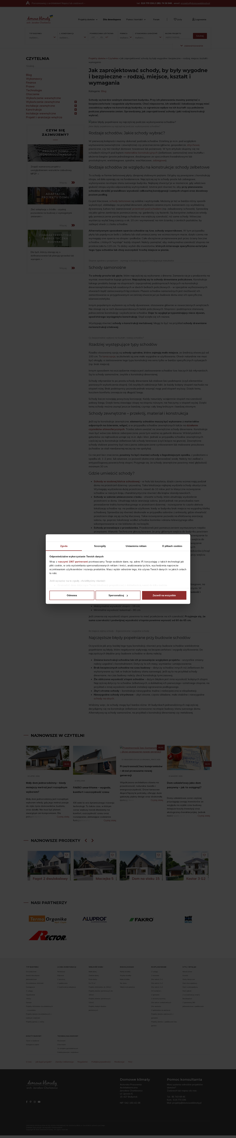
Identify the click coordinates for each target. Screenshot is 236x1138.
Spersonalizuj (116, 595)
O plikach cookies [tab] (172, 545)
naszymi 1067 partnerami (73, 561)
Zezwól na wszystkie (164, 595)
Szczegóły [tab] (100, 545)
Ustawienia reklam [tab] (136, 545)
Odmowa (72, 595)
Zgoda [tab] (63, 545)
